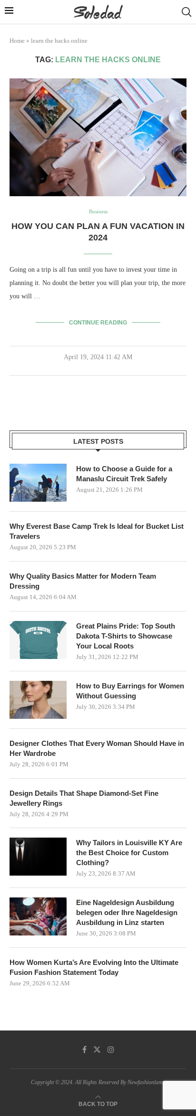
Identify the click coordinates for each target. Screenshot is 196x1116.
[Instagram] (111, 1049)
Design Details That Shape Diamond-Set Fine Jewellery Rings (84, 798)
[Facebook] (84, 1049)
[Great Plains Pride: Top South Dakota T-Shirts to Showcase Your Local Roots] (38, 640)
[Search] (186, 12)
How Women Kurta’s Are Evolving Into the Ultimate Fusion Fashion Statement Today (94, 967)
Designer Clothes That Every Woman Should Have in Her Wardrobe (97, 748)
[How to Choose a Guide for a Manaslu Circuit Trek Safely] (38, 483)
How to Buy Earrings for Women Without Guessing (130, 691)
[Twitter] (97, 1049)
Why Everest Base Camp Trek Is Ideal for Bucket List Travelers (97, 531)
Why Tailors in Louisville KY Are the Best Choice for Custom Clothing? (129, 853)
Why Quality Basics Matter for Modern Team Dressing (83, 581)
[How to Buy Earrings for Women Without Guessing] (38, 700)
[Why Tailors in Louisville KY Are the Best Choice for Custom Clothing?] (38, 857)
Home (17, 40)
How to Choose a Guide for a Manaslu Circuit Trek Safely (124, 474)
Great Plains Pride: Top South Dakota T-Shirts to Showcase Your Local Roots (125, 636)
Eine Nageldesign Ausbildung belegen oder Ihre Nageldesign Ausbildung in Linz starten (126, 912)
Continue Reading (98, 322)
